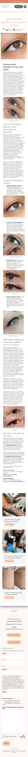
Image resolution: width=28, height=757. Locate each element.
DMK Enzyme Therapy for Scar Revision (13, 593)
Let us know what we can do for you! (12, 708)
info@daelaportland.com (14, 629)
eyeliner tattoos (15, 391)
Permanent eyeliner (9, 161)
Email (4, 692)
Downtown (6, 480)
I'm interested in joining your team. (11, 704)
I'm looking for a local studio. (12, 700)
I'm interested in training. (11, 702)
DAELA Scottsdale (9, 470)
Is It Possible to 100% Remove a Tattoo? (13, 520)
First (3, 659)
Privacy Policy (14, 749)
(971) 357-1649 (17, 624)
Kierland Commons (9, 471)
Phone (4, 669)
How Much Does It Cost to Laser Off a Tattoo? (14, 557)
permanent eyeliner (9, 95)
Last (3, 665)
